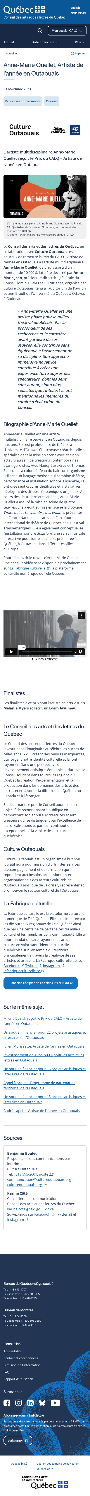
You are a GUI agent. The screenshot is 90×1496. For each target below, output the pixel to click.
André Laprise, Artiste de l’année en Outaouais (41, 1110)
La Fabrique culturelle (30, 568)
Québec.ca (44, 1469)
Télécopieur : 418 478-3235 (20, 1298)
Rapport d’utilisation (18, 1379)
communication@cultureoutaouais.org (39, 1179)
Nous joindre (79, 13)
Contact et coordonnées (20, 1358)
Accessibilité (12, 1351)
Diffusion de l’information (22, 1365)
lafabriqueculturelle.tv (23, 971)
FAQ (6, 1372)
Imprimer (81, 53)
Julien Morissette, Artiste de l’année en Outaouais (43, 1046)
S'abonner (15, 1440)
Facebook (13, 965)
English (75, 7)
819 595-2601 (26, 1174)
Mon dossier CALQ (65, 30)
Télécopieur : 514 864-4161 (20, 1325)
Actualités (12, 53)
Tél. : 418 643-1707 (15, 1289)
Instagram (53, 965)
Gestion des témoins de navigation (57, 1463)
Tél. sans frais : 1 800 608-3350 (22, 1294)
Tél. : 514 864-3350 (15, 1316)
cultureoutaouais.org (27, 1184)
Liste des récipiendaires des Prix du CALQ (41, 983)
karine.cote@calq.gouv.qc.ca (30, 1209)
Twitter (33, 965)
